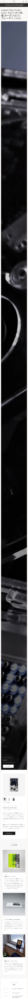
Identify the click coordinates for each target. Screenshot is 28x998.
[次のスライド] (26, 5)
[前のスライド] (1, 5)
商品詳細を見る (9, 833)
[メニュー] (1, 1)
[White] (9, 799)
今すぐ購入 (8, 766)
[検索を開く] (4, 1)
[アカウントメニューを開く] (23, 1)
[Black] (14, 799)
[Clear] (5, 799)
